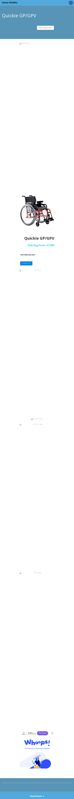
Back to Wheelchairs (45, 28)
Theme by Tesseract (36, 796)
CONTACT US (26, 263)
